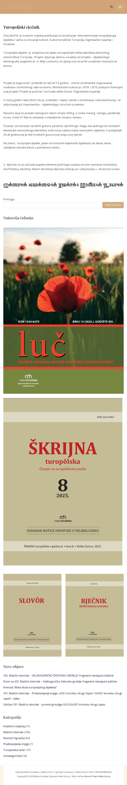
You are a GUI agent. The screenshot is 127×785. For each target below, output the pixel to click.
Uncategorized (12, 756)
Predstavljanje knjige (16, 744)
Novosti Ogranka (14, 738)
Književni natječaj (14, 726)
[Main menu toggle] (120, 7)
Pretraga (8, 199)
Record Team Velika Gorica (97, 776)
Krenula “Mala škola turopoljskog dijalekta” (30, 687)
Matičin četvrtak (13, 732)
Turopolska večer (14, 750)
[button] (111, 7)
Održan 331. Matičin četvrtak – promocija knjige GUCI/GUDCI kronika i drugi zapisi (54, 704)
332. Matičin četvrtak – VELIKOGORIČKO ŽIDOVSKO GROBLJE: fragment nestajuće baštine (58, 675)
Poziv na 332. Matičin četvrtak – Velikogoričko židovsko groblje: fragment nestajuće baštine (60, 681)
